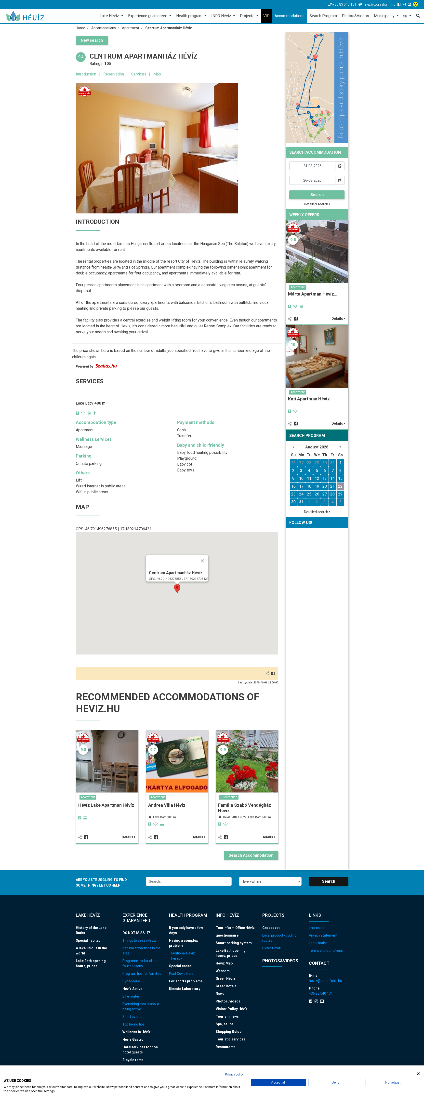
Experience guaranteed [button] (148, 15)
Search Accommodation (251, 855)
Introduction (86, 74)
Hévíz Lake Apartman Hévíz (106, 805)
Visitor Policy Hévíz (232, 1009)
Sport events (132, 1017)
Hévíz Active (132, 989)
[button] (407, 16)
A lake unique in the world (91, 950)
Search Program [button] (323, 15)
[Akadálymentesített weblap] (416, 4)
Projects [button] (247, 15)
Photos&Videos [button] (355, 15)
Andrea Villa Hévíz (167, 805)
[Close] (202, 561)
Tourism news (227, 1016)
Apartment (88, 797)
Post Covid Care (181, 974)
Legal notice (318, 943)
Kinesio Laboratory (184, 989)
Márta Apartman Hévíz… (312, 294)
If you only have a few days (186, 930)
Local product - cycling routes (279, 937)
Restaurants (226, 1047)
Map (157, 74)
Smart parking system (234, 943)
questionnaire (227, 935)
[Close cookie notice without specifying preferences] (418, 1074)
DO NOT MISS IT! (136, 933)
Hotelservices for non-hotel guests (140, 1049)
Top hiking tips (133, 1024)
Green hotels (226, 986)
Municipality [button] (385, 15)
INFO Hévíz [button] (221, 15)
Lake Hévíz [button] (110, 15)
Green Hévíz (225, 978)
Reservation (113, 74)
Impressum (318, 928)
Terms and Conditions (326, 950)
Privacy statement (323, 935)
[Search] (417, 16)
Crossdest (271, 928)
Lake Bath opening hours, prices (91, 963)
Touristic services (230, 1039)
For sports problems (186, 981)
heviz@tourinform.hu (325, 981)
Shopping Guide (228, 1032)
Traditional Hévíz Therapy (182, 955)
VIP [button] (266, 15)
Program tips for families (141, 974)
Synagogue (131, 981)
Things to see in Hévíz (139, 940)
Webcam (223, 971)
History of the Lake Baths (91, 930)
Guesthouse (229, 797)
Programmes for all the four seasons (140, 963)
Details (128, 837)
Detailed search (316, 204)
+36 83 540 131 (321, 993)
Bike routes (131, 996)
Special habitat (88, 940)
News (220, 994)
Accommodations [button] (290, 15)
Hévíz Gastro (133, 1039)
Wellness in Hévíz (136, 1032)
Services (138, 74)
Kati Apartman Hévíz (309, 398)
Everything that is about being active (140, 1006)
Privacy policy (234, 1074)
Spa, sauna (224, 1024)
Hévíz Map (224, 963)
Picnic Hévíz (271, 948)
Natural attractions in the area (141, 950)
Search (317, 194)
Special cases (180, 966)
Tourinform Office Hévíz (235, 928)
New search (92, 40)
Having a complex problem (183, 943)
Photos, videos (228, 1001)
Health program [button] (189, 15)
